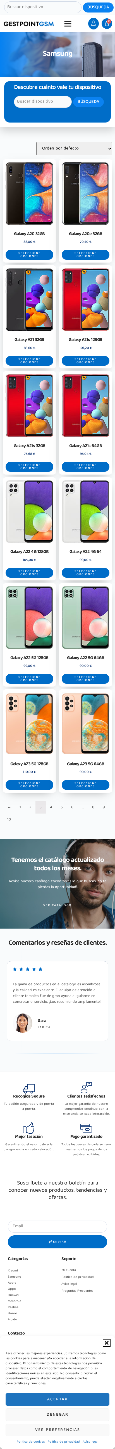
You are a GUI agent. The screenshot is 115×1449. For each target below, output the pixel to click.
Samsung (14, 1277)
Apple (12, 1283)
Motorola (14, 1301)
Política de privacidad (63, 1442)
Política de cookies (31, 1442)
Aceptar (57, 1399)
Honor (12, 1313)
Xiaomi (13, 1271)
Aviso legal (90, 1442)
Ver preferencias (57, 1430)
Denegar (57, 1414)
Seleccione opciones (29, 255)
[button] (106, 1343)
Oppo (12, 1289)
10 (9, 819)
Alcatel (13, 1320)
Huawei (13, 1295)
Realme (13, 1307)
